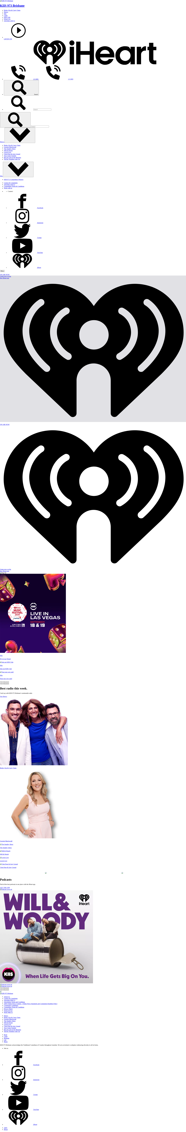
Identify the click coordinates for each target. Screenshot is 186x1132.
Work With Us (8, 1012)
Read (5, 1035)
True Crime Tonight (10, 156)
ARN (5, 1128)
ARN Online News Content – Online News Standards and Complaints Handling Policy (30, 1004)
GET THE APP (5, 887)
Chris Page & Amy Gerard (12, 154)
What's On (7, 19)
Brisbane (6, 1038)
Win (5, 14)
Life (5, 1040)
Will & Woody (8, 150)
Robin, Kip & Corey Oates (12, 10)
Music (6, 1042)
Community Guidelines (11, 1005)
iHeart (6, 1129)
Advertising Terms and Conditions (14, 1002)
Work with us (8, 188)
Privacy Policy (8, 1009)
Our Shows (3, 696)
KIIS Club (7, 17)
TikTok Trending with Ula (12, 159)
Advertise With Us (9, 1000)
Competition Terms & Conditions (14, 186)
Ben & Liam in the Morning (12, 157)
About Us (7, 997)
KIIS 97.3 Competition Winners (13, 179)
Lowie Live (7, 152)
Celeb (5, 15)
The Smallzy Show (10, 149)
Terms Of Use (8, 1011)
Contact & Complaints (11, 183)
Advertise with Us (9, 21)
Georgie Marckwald (10, 147)
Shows (6, 12)
